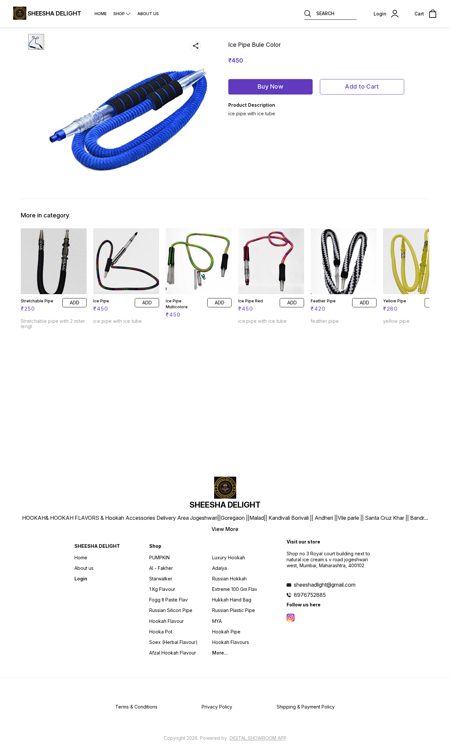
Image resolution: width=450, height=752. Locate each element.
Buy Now (270, 86)
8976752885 (310, 595)
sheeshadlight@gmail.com (324, 585)
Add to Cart (362, 86)
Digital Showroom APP (258, 738)
